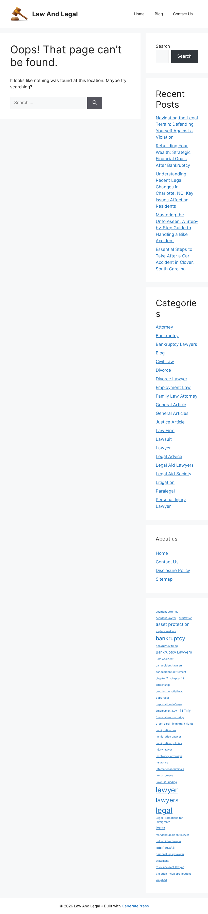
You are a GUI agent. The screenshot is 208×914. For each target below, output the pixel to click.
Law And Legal (55, 14)
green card (163, 723)
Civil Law (165, 361)
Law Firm (165, 430)
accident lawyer (166, 618)
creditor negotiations (169, 691)
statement (162, 860)
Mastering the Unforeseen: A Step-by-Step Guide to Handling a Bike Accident (177, 227)
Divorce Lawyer (171, 378)
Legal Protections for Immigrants (169, 820)
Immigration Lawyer (168, 736)
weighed (161, 880)
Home (139, 13)
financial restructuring (170, 717)
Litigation (165, 482)
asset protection (172, 624)
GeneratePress (135, 906)
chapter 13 (177, 678)
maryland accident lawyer (172, 835)
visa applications (180, 873)
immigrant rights (183, 723)
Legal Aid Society (173, 473)
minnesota (165, 847)
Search (163, 46)
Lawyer (163, 447)
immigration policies (169, 743)
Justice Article (170, 422)
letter (160, 828)
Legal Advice (169, 456)
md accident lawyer (168, 841)
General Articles (172, 413)
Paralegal (165, 491)
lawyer (167, 790)
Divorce (163, 370)
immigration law (166, 730)
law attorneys (164, 775)
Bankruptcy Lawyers (176, 344)
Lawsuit (164, 439)
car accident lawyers (169, 665)
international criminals (170, 769)
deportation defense (169, 704)
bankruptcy (170, 638)
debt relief (162, 697)
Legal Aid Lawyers (175, 465)
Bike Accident (165, 659)
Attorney (164, 327)
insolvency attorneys (169, 756)
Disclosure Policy (173, 570)
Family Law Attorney (176, 396)
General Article (171, 404)
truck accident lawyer (170, 867)
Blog (159, 13)
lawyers (167, 800)
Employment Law (173, 387)
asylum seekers (166, 631)
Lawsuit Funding (166, 782)
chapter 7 (162, 678)
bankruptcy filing (167, 646)
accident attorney (167, 611)
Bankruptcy (167, 335)
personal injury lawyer (170, 854)
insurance (162, 762)
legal (164, 810)
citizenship (163, 685)
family (185, 710)
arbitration (185, 618)
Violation (161, 873)
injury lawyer (164, 749)
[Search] (94, 103)
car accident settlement (171, 672)
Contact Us (183, 13)
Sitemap (164, 579)
